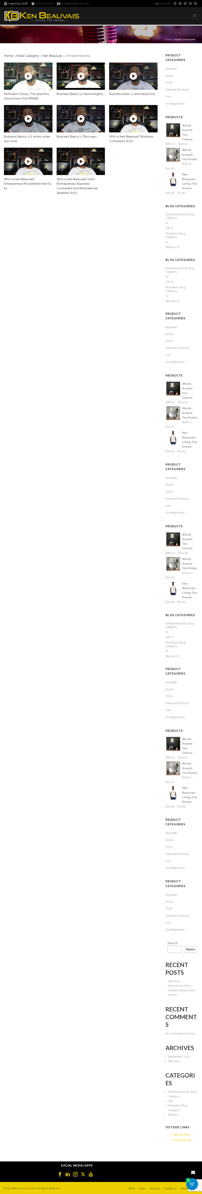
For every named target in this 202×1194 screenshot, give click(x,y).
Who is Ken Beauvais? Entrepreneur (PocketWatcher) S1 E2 (27, 183)
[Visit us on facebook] (60, 1174)
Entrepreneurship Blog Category (180, 216)
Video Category (27, 56)
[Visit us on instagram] (75, 1174)
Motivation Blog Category (175, 235)
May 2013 (174, 1061)
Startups (171, 247)
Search (172, 943)
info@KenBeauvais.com (76, 3)
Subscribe (165, 3)
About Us (155, 1188)
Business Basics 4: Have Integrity (80, 94)
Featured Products (177, 89)
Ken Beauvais (52, 56)
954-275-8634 (44, 3)
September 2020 (179, 1056)
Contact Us (170, 1188)
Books (170, 75)
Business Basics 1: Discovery (77, 136)
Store (142, 1188)
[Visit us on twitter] (83, 1174)
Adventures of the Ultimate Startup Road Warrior (181, 990)
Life (168, 228)
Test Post (173, 981)
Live (168, 96)
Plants (184, 1188)
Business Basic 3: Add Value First (132, 94)
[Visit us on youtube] (90, 1174)
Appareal (171, 68)
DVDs (169, 82)
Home (168, 39)
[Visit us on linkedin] (67, 1174)
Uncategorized (175, 103)
